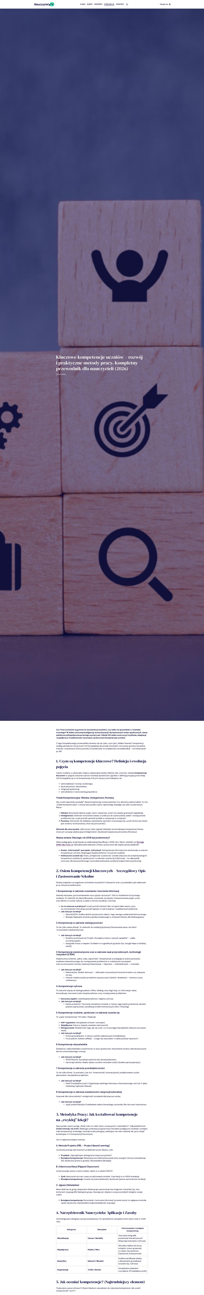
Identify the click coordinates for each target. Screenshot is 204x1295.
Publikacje (109, 4)
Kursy (90, 4)
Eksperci (98, 4)
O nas (82, 4)
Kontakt (120, 4)
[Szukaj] (127, 4)
